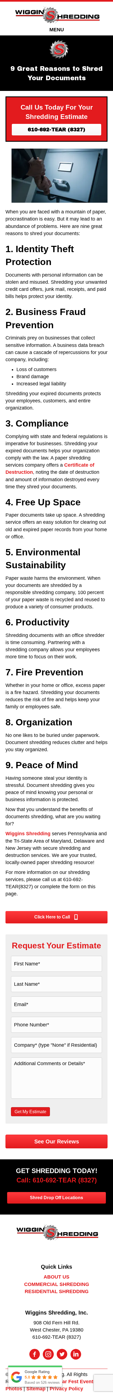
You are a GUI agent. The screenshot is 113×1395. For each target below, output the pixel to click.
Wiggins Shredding (27, 833)
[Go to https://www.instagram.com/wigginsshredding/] (48, 1355)
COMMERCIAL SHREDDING (56, 1284)
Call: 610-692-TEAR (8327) (56, 1180)
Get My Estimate (30, 1111)
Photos (13, 1388)
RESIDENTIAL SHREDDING (57, 1291)
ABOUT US (56, 1277)
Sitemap (36, 1388)
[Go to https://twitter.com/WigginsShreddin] (61, 1355)
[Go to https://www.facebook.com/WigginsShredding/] (34, 1355)
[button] (56, 129)
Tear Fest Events (76, 1381)
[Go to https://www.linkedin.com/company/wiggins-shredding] (75, 1355)
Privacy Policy (66, 1388)
